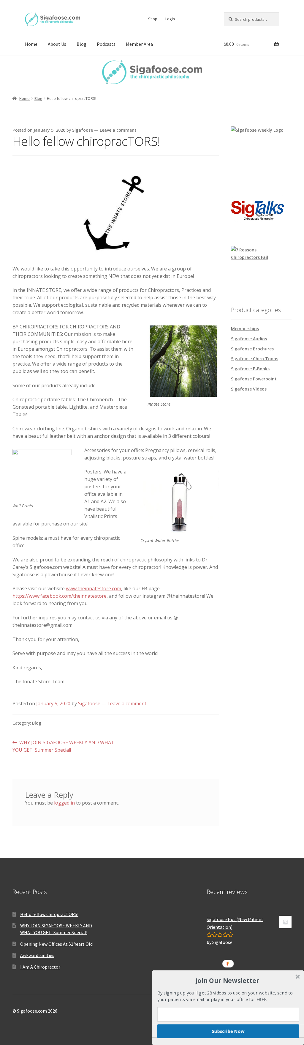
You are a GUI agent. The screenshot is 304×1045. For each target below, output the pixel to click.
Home (31, 44)
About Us (57, 44)
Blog (81, 44)
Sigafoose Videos (249, 389)
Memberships (245, 328)
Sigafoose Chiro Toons (254, 358)
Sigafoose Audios (249, 338)
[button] (227, 980)
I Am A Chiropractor (40, 967)
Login (170, 18)
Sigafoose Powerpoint (254, 379)
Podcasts (106, 44)
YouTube (207, 18)
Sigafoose (82, 130)
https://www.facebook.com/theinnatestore (59, 596)
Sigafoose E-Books (250, 369)
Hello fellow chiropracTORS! (49, 914)
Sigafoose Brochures (252, 349)
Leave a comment (118, 130)
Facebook (184, 18)
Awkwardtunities (37, 955)
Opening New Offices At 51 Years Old (56, 944)
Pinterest (196, 18)
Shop (152, 18)
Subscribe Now (228, 1031)
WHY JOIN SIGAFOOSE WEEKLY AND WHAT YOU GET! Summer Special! (63, 746)
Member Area (139, 44)
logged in (64, 803)
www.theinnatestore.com (93, 588)
